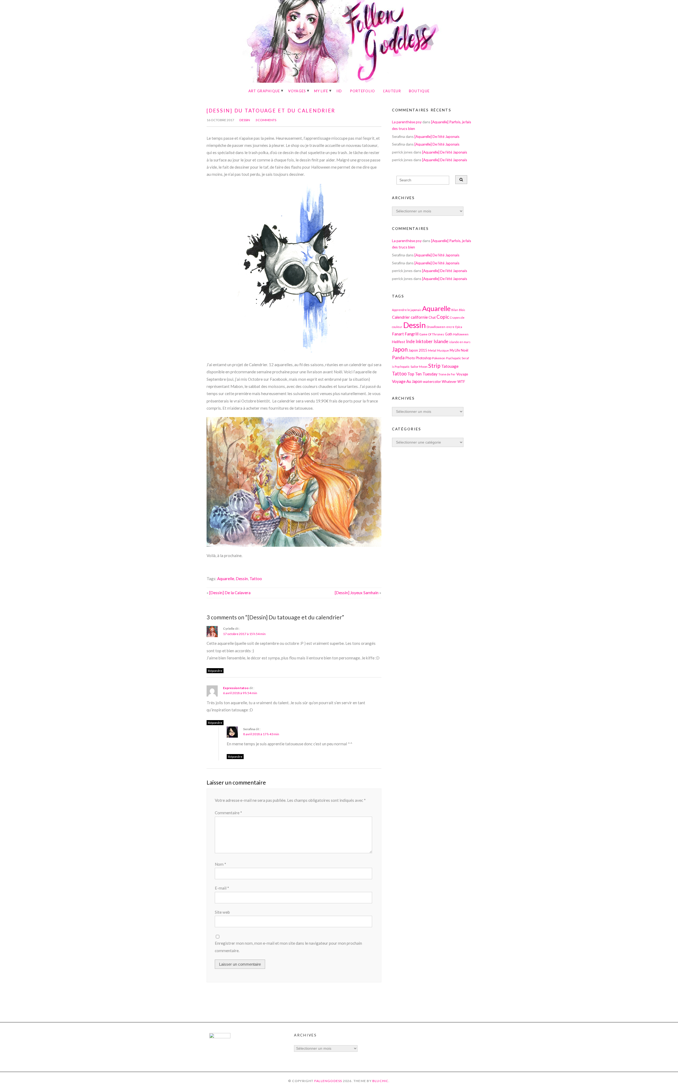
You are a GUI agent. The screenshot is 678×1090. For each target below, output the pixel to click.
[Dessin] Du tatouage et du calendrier (271, 110)
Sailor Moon (419, 366)
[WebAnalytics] (219, 1037)
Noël (464, 350)
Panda (398, 357)
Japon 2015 (417, 350)
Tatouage (449, 366)
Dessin (244, 120)
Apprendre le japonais (406, 310)
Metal (432, 350)
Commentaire (228, 812)
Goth (448, 334)
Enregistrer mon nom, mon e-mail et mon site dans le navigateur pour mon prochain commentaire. (288, 947)
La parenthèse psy (407, 122)
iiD (339, 91)
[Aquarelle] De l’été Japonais (437, 136)
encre (450, 327)
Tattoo (255, 578)
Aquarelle (225, 578)
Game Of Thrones (431, 334)
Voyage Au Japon (407, 381)
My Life (321, 91)
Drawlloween (436, 327)
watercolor (432, 381)
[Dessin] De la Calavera (230, 592)
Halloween (461, 334)
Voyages (297, 91)
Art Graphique (264, 91)
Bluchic (380, 1081)
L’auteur (392, 91)
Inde (410, 341)
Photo (410, 358)
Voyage (462, 374)
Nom (220, 864)
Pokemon (438, 358)
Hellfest (398, 341)
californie (419, 317)
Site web (222, 912)
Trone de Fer (447, 374)
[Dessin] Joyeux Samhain (356, 592)
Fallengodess (328, 1081)
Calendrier (401, 317)
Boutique (419, 91)
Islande (441, 341)
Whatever (449, 382)
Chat (432, 317)
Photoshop (423, 358)
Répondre (215, 671)
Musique (443, 350)
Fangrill (411, 333)
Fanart (398, 333)
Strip (434, 365)
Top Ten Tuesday (422, 373)
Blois (462, 310)
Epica (458, 327)
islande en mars (459, 342)
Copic (442, 317)
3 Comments (265, 120)
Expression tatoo (236, 688)
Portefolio (362, 91)
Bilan (454, 310)
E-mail (222, 888)
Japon (400, 349)
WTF (461, 381)
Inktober (424, 341)
